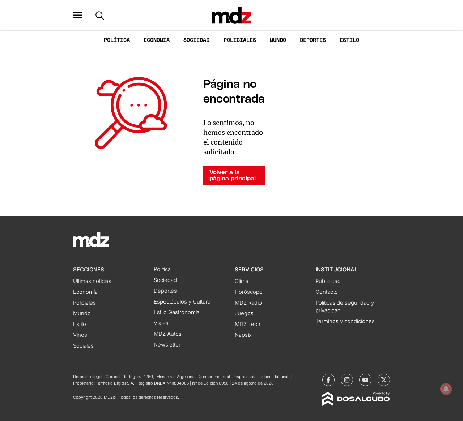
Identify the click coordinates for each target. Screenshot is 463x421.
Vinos (80, 335)
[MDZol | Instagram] (347, 380)
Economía (157, 40)
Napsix (243, 335)
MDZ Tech (247, 324)
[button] (77, 15)
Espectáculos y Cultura (182, 301)
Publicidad (328, 281)
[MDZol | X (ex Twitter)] (384, 380)
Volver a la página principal (232, 175)
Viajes (161, 323)
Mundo (278, 40)
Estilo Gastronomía (177, 312)
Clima (242, 281)
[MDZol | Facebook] (328, 380)
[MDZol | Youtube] (365, 380)
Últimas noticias (92, 281)
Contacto (326, 292)
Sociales (83, 346)
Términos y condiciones (345, 321)
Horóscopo (249, 292)
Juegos (244, 313)
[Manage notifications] (446, 389)
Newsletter (167, 344)
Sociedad (196, 40)
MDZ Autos (168, 334)
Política (117, 40)
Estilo (349, 40)
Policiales (240, 40)
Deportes (313, 40)
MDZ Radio (248, 303)
